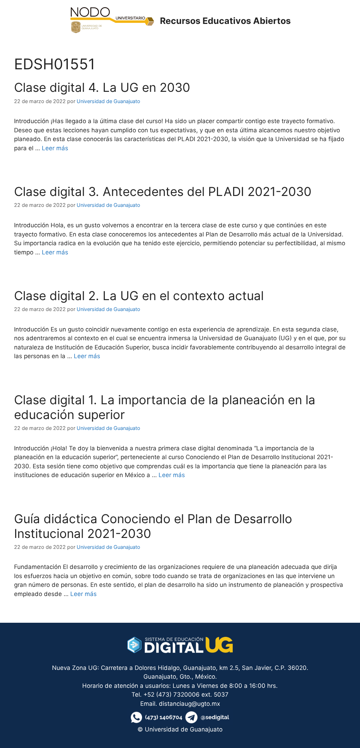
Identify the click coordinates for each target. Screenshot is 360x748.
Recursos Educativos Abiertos (225, 20)
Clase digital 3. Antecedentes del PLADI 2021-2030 (162, 191)
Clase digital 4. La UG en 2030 (102, 87)
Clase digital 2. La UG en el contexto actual (139, 295)
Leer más (55, 148)
